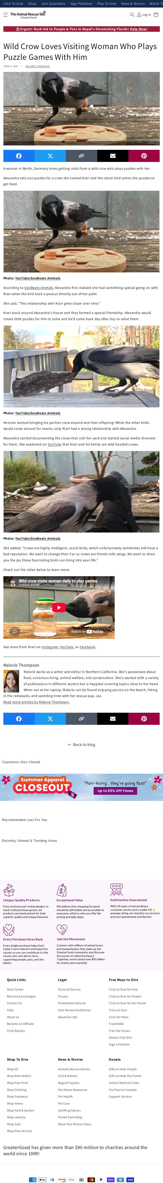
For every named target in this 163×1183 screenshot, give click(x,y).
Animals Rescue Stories (74, 1069)
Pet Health (65, 1096)
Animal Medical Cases (124, 1083)
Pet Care (64, 1103)
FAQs (10, 1010)
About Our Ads (68, 1017)
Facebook (87, 647)
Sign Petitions (81, 4)
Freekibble (116, 1024)
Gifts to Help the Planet (125, 1076)
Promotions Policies (72, 1003)
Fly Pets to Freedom (123, 1090)
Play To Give (106, 4)
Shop (32, 4)
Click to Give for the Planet (127, 1003)
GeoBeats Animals (38, 287)
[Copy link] (81, 156)
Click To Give (13, 4)
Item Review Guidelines (74, 1010)
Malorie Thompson (37, 66)
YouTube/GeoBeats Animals (38, 278)
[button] (5, 14)
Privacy (63, 996)
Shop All (12, 1069)
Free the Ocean (119, 1031)
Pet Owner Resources (72, 1090)
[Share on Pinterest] (144, 156)
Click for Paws (118, 1017)
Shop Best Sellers (19, 1076)
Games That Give (120, 1037)
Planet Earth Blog (70, 1117)
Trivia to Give (118, 1010)
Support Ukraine (120, 1096)
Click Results (16, 1031)
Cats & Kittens (67, 1076)
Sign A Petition (119, 1044)
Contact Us (14, 1003)
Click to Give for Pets (123, 989)
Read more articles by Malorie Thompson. (36, 702)
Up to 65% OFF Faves (115, 790)
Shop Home (15, 1103)
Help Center (15, 989)
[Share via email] (112, 156)
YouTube (54, 444)
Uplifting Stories (69, 1110)
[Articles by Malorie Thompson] (11, 681)
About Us (13, 1017)
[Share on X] (50, 156)
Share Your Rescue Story (74, 1124)
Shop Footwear (17, 1096)
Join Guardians (53, 4)
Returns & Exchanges (21, 996)
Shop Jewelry (16, 1117)
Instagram (50, 647)
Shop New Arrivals (19, 1131)
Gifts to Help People (123, 1069)
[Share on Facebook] (19, 156)
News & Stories (133, 4)
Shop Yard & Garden (20, 1110)
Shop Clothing (17, 1090)
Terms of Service (69, 989)
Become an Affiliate (20, 1024)
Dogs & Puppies (69, 1083)
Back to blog (84, 744)
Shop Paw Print (17, 1083)
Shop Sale (14, 1124)
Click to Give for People (125, 996)
